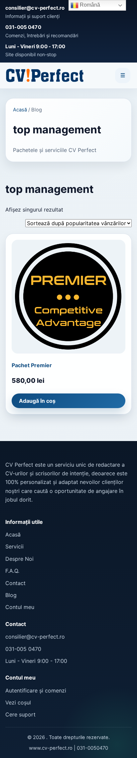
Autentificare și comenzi (35, 690)
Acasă (20, 110)
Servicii (14, 546)
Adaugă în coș (37, 400)
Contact (15, 583)
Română (89, 5)
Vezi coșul (18, 702)
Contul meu (19, 607)
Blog (11, 595)
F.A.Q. (12, 570)
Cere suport (20, 714)
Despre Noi (19, 558)
